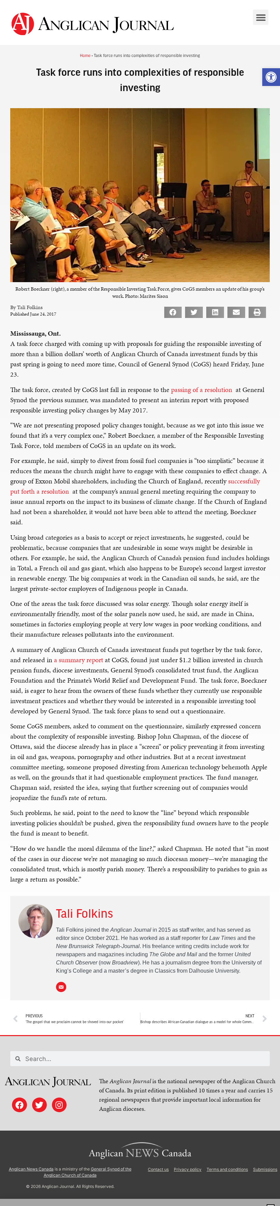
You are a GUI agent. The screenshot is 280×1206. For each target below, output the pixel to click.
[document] (140, 603)
